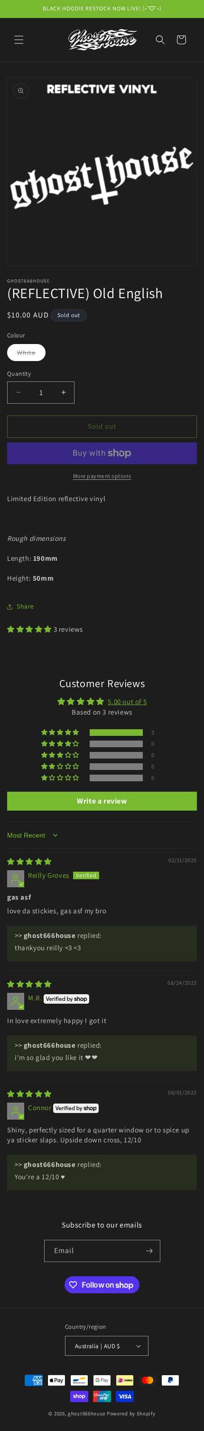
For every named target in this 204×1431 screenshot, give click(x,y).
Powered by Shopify (131, 1413)
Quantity (19, 374)
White (31, 354)
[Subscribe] (149, 1251)
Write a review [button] (102, 801)
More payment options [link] (102, 475)
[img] (29, 861)
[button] (19, 39)
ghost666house (86, 1413)
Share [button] (25, 606)
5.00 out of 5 (127, 701)
